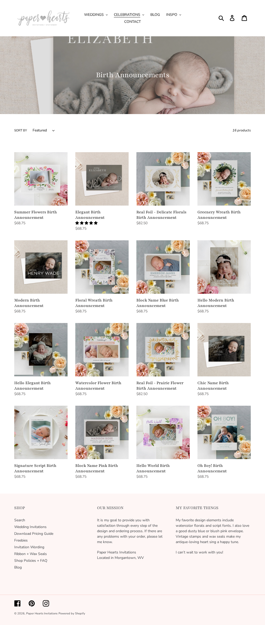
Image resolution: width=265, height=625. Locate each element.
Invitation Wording (29, 547)
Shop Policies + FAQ (30, 560)
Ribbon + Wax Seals (30, 553)
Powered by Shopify (71, 613)
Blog (18, 567)
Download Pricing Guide (33, 533)
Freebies (21, 540)
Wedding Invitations (30, 526)
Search (19, 520)
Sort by (20, 130)
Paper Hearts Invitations (41, 613)
